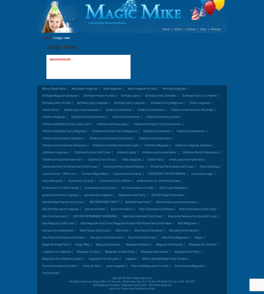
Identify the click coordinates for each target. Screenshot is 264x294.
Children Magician (53, 117)
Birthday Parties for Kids (99, 95)
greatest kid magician (98, 195)
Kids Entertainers (122, 209)
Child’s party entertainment (81, 110)
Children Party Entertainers (88, 117)
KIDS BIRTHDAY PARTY (104, 202)
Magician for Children (203, 244)
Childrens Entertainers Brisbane (62, 138)
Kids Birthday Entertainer (168, 195)
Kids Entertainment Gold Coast (142, 216)
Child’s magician (199, 103)
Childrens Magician (157, 145)
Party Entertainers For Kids (59, 266)
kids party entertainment (106, 237)
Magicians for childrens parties (62, 258)
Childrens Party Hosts (102, 159)
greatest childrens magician (60, 195)
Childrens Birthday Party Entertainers (157, 124)
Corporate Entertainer (127, 173)
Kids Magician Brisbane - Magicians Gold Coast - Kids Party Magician (132, 285)
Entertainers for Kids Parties (60, 187)
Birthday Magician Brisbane (60, 95)
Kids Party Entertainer (149, 230)
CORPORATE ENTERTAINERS (166, 173)
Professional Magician (189, 266)
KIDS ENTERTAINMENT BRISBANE (95, 216)
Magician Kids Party (187, 251)
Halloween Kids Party (132, 195)
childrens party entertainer (159, 152)
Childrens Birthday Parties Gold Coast (66, 124)
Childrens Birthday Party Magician (64, 131)
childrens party (126, 152)
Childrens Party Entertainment (62, 159)
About (178, 29)
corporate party (52, 180)
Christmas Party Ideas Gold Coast (172, 166)
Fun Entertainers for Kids (137, 187)
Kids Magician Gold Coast (58, 223)
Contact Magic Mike (94, 173)
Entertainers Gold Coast (100, 187)
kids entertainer (95, 209)
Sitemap (216, 29)
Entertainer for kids (80, 180)
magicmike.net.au (142, 278)
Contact (191, 29)
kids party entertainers (183, 230)
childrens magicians (55, 152)
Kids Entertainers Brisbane (156, 209)
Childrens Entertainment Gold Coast (115, 145)
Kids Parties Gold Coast (95, 230)
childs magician (131, 159)
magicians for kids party (103, 258)
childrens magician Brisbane (193, 145)
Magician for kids (88, 251)
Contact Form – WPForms (59, 173)
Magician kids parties (154, 251)
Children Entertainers (151, 110)
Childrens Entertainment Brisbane (64, 145)
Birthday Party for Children (199, 95)
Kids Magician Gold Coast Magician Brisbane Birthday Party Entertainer (126, 223)
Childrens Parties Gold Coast (92, 152)
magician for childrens (56, 251)
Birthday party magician (92, 103)
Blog (203, 29)
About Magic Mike (54, 88)
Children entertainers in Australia (192, 110)
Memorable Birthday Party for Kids (164, 258)
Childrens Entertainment (155, 138)
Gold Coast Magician (172, 187)
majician (130, 258)
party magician (116, 266)
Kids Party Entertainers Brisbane (63, 237)
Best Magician (113, 88)
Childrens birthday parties (162, 117)
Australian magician (85, 88)
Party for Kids (91, 266)
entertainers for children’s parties (158, 180)
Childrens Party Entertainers (200, 152)
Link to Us (114, 288)
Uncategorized (60, 59)
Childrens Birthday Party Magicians (114, 131)
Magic (199, 237)
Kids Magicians (187, 223)
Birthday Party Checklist (160, 95)
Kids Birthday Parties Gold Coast (63, 202)
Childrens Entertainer (157, 131)
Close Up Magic (209, 166)
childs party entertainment (186, 159)
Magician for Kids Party (120, 251)
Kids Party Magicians (175, 237)
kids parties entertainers (58, 230)
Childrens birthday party (112, 124)
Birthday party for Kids (56, 103)
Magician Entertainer (169, 244)
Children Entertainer (118, 110)
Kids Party (122, 230)
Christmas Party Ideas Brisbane (124, 166)
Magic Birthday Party (55, 244)
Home (166, 29)
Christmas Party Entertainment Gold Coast (70, 166)
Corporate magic (202, 173)
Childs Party (155, 159)
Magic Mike (82, 244)
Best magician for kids (142, 88)
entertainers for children (115, 180)
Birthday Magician (174, 88)
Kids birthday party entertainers (176, 202)
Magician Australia (108, 244)
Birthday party (130, 95)
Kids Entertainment (54, 216)
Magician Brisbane (138, 244)
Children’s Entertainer (126, 117)
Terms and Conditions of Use (138, 288)
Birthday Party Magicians (167, 103)
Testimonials (50, 273)
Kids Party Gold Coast (142, 237)
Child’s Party (50, 110)
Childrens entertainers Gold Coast (111, 138)
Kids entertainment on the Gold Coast (192, 216)
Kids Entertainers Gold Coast (197, 209)
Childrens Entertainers (191, 131)
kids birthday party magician (60, 209)
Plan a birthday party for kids (150, 266)
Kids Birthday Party (137, 202)
